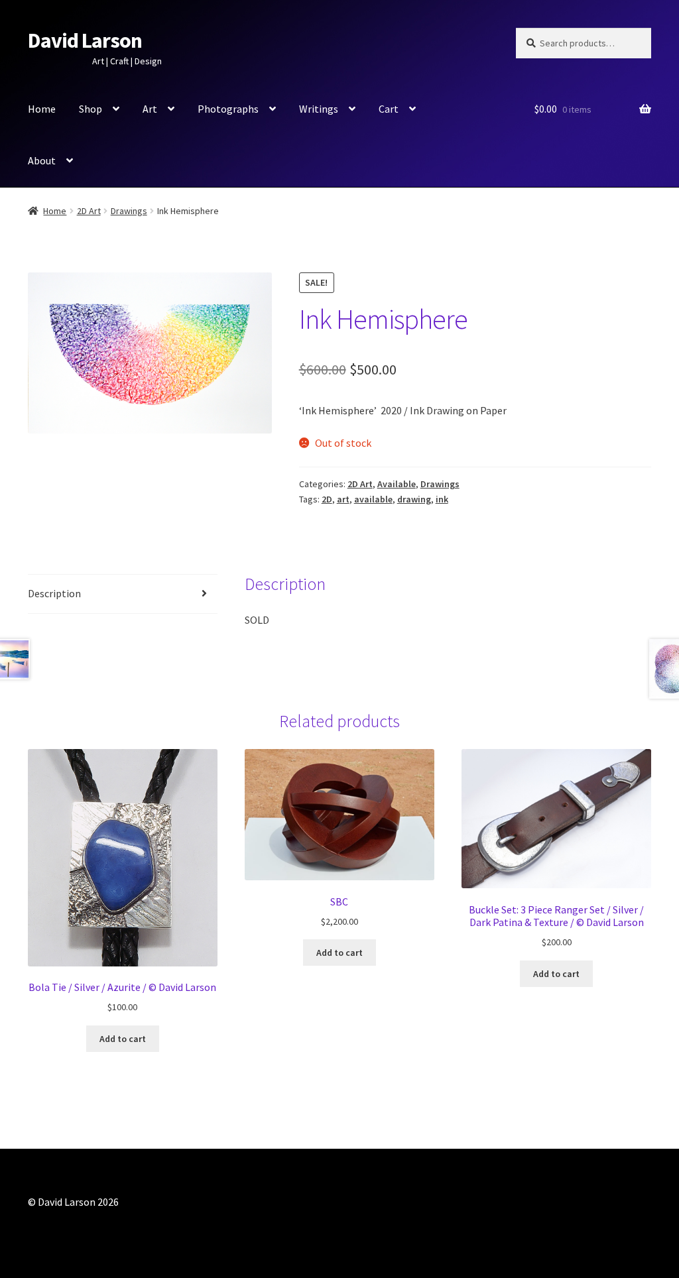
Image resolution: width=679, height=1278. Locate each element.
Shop (90, 108)
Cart (389, 108)
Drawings (129, 211)
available (373, 499)
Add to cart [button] (122, 1039)
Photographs (228, 108)
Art (150, 108)
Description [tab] (54, 593)
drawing (414, 499)
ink (442, 499)
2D (327, 499)
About (42, 160)
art (343, 499)
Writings (318, 108)
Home (42, 108)
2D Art (89, 211)
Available (396, 484)
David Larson (85, 40)
